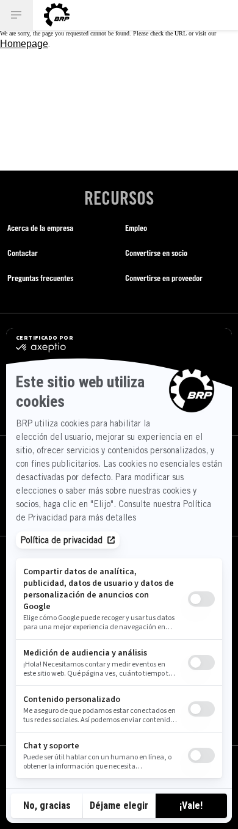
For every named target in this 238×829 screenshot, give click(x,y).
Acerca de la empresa (40, 227)
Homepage (24, 43)
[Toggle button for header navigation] (16, 15)
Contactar (22, 252)
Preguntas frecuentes (40, 277)
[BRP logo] (57, 15)
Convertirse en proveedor (164, 277)
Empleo (136, 227)
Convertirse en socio (156, 252)
